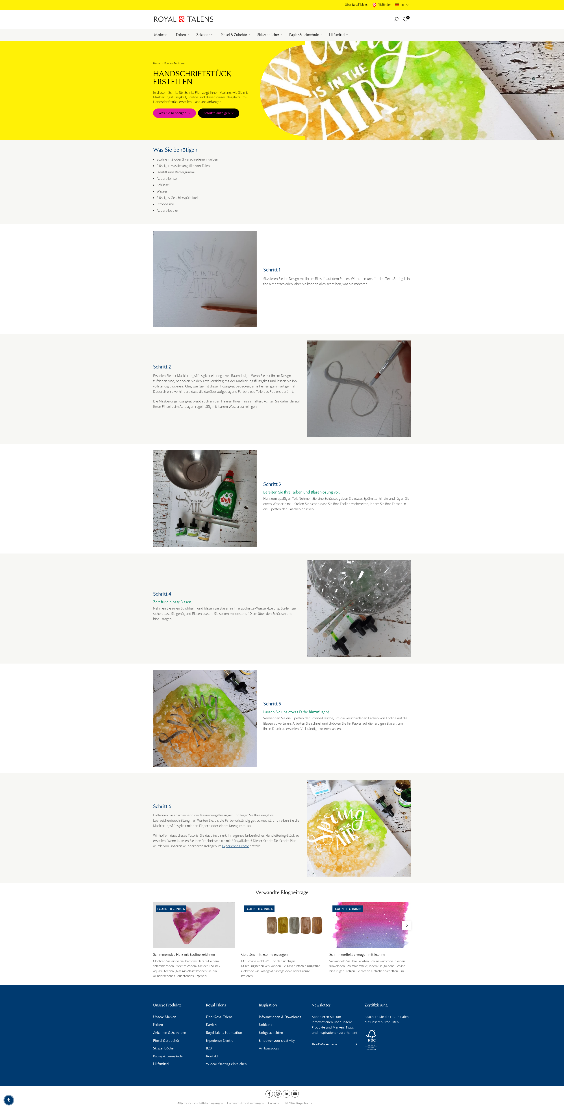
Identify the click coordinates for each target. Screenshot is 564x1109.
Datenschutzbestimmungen (245, 1103)
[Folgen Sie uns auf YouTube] (295, 1094)
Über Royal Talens (356, 5)
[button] (402, 5)
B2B (209, 1048)
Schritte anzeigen (217, 113)
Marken (160, 35)
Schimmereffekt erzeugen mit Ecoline (357, 954)
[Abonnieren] (353, 1044)
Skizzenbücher (268, 35)
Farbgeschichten (271, 1032)
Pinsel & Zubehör (234, 35)
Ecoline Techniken (175, 63)
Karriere (211, 1025)
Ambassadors (269, 1048)
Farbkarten (267, 1025)
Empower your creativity (277, 1040)
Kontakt (212, 1056)
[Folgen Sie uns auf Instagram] (278, 1094)
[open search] (396, 19)
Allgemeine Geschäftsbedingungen (200, 1103)
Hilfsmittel (337, 35)
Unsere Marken (164, 1017)
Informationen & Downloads (280, 1017)
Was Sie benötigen (172, 113)
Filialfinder (384, 5)
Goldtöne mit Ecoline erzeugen (264, 954)
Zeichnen (203, 35)
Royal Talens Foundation (224, 1032)
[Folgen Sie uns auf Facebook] (269, 1094)
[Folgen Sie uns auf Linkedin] (286, 1094)
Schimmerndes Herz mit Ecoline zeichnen (184, 954)
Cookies (273, 1103)
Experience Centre (235, 846)
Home (157, 63)
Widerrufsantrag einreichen (226, 1064)
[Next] (406, 925)
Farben (181, 35)
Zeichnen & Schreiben (169, 1032)
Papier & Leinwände (304, 35)
